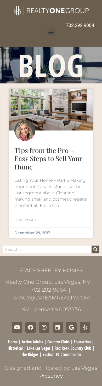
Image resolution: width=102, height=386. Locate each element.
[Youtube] (17, 327)
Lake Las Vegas (38, 348)
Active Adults (32, 342)
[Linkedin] (58, 327)
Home (13, 342)
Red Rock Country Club (73, 348)
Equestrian (82, 342)
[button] (51, 32)
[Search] (95, 249)
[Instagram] (44, 327)
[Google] (71, 327)
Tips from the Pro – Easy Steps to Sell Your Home (48, 158)
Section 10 (51, 354)
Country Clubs (58, 342)
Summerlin (72, 354)
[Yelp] (85, 327)
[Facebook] (30, 327)
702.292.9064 (80, 25)
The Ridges (29, 354)
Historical (15, 348)
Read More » (25, 220)
